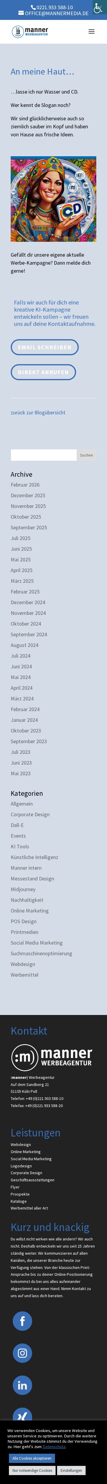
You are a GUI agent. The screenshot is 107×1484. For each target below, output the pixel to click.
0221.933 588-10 (55, 7)
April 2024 (21, 687)
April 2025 (21, 570)
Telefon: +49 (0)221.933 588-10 (37, 1098)
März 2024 (22, 698)
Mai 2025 (21, 559)
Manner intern (26, 867)
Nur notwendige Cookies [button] (32, 1470)
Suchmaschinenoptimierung (41, 953)
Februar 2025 (25, 591)
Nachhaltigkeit (27, 899)
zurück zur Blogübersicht (38, 412)
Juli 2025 (20, 538)
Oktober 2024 (26, 623)
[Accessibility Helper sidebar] (100, 7)
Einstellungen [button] (71, 1470)
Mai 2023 (21, 773)
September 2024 (29, 634)
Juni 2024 (21, 666)
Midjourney (23, 889)
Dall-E (17, 825)
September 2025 (29, 527)
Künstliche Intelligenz (34, 857)
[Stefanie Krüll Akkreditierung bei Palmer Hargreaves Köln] (53, 239)
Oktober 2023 (26, 730)
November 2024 (28, 613)
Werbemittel (24, 974)
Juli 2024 (20, 655)
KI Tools (20, 846)
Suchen (86, 455)
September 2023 (29, 741)
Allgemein (22, 803)
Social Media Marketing (37, 942)
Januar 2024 (24, 719)
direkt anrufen (43, 372)
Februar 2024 (25, 709)
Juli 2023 (20, 752)
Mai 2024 (21, 677)
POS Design (24, 921)
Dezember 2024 (28, 602)
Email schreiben (45, 347)
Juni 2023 (21, 762)
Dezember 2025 (28, 495)
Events (18, 835)
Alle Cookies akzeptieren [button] (31, 1458)
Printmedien (24, 932)
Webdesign (23, 964)
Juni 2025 (21, 548)
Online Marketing (30, 910)
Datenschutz (54, 1446)
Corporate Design (30, 814)
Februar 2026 (25, 484)
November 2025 (28, 506)
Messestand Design (32, 878)
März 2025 (22, 580)
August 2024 (24, 645)
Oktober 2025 (26, 516)
